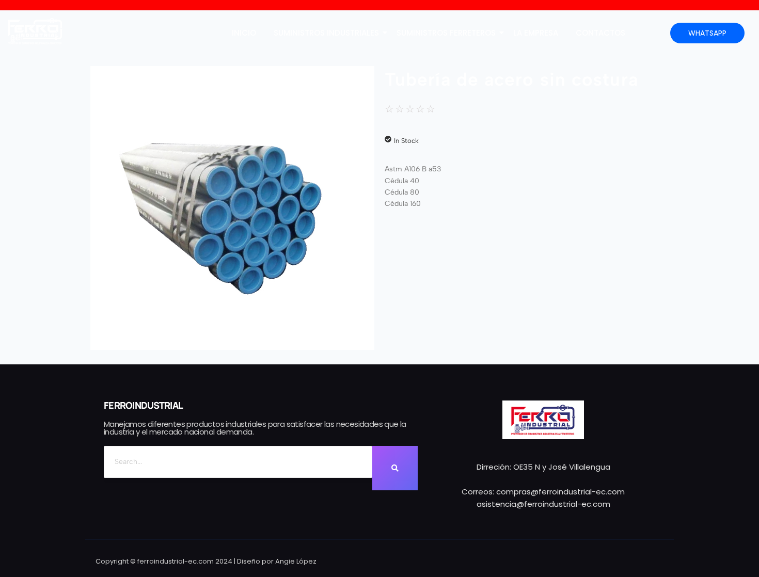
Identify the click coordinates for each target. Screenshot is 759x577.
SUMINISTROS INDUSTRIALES (326, 32)
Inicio (244, 32)
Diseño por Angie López (277, 561)
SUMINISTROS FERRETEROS (446, 32)
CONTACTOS (600, 32)
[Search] (395, 468)
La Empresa (535, 32)
